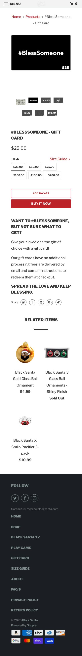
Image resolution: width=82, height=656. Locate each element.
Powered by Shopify (24, 625)
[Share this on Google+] (49, 302)
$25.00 (18, 166)
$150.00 (36, 175)
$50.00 (34, 166)
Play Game (21, 548)
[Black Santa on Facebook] (25, 498)
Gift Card (20, 558)
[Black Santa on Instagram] (35, 498)
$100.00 (18, 175)
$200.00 (53, 175)
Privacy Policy (25, 600)
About (17, 579)
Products (32, 17)
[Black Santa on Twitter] (15, 498)
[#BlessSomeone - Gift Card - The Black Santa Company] (41, 53)
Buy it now (41, 204)
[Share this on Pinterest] (40, 302)
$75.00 (49, 166)
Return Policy (24, 610)
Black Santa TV (25, 537)
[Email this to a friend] (58, 302)
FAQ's (16, 589)
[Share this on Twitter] (23, 302)
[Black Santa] (41, 4)
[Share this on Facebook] (31, 302)
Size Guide (59, 159)
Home (16, 516)
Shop (15, 527)
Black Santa (30, 620)
